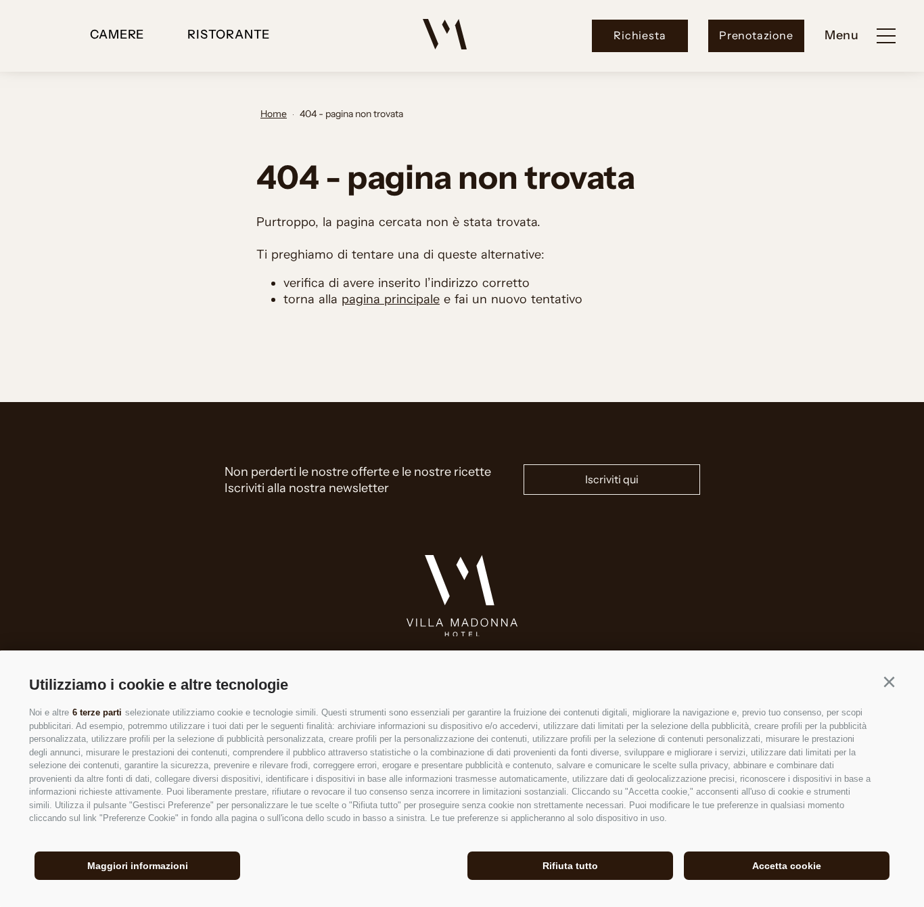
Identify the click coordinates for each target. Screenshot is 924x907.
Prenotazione (756, 35)
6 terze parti (97, 712)
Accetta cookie (786, 865)
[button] (889, 682)
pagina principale (391, 299)
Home (273, 114)
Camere (117, 35)
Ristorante (228, 35)
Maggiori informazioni (137, 865)
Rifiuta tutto (570, 865)
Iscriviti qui (612, 479)
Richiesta (640, 35)
